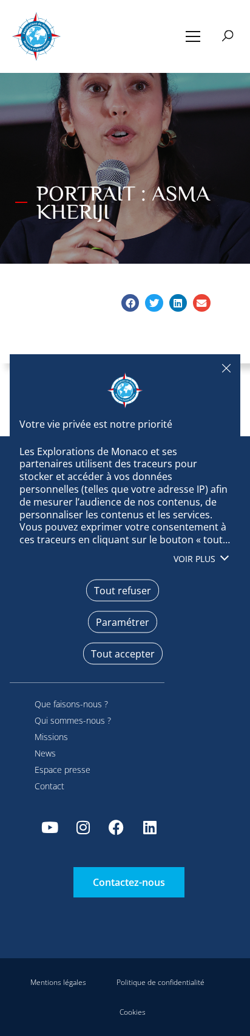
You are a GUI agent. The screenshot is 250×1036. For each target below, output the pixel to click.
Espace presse (62, 769)
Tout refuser (226, 367)
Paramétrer (122, 621)
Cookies (133, 1012)
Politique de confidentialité (160, 982)
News (45, 753)
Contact (49, 786)
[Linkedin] (150, 827)
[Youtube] (50, 827)
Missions (51, 737)
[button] (193, 36)
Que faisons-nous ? (71, 704)
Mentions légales (58, 982)
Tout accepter (123, 653)
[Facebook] (116, 827)
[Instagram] (83, 827)
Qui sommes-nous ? (73, 720)
